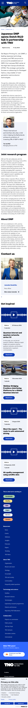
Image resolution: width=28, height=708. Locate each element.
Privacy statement (9, 676)
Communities (8, 581)
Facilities (7, 593)
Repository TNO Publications (12, 610)
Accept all (7, 703)
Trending (7, 551)
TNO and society (9, 577)
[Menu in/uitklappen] (2, 3)
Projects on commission (11, 619)
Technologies (8, 600)
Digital (7, 510)
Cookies (6, 672)
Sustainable (9, 496)
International (8, 637)
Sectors (7, 515)
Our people (8, 574)
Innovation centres (10, 633)
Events (7, 533)
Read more (9, 355)
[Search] (25, 2)
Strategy (7, 570)
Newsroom (6, 526)
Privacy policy (12, 699)
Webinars (7, 537)
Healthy (7, 501)
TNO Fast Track (9, 626)
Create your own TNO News (15, 654)
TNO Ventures (8, 630)
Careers (7, 519)
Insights (7, 540)
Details (2, 699)
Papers (7, 547)
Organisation (8, 563)
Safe (6, 505)
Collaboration (7, 616)
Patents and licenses (10, 607)
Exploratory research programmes (14, 603)
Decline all (21, 703)
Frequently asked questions (12, 584)
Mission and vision (10, 567)
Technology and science (10, 589)
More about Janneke (10, 292)
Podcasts (7, 544)
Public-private (8, 623)
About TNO (6, 559)
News (6, 530)
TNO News (8, 554)
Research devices (10, 596)
